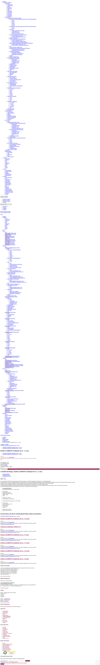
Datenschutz (5, 613)
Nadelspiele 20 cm (15, 62)
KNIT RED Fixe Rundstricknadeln (16, 26)
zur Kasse (4, 207)
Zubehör (11, 55)
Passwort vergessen (6, 650)
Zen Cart (6, 661)
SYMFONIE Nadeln (13, 123)
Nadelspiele (9, 96)
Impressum (7, 193)
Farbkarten (7, 186)
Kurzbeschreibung (6, 474)
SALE (6, 120)
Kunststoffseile (12, 136)
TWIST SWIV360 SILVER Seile (18, 30)
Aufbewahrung (10, 111)
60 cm (13, 21)
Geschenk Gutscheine (9, 192)
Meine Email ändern (6, 648)
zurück (6, 218)
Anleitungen (7, 150)
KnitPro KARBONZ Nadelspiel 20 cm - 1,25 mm (14, 518)
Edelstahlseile (12, 67)
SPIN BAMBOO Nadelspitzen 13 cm (19, 44)
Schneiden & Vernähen (11, 116)
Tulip (6, 161)
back (4, 230)
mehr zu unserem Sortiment (5, 576)
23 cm (13, 27)
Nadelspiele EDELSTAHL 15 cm (18, 49)
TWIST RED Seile (15, 31)
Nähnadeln (12, 73)
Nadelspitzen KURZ (16, 60)
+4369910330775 (7, 598)
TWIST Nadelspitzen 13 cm (17, 39)
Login (7, 196)
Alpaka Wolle (9, 5)
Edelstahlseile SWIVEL (14, 68)
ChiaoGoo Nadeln (10, 18)
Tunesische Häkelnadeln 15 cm (17, 128)
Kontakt (6, 194)
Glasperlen (9, 119)
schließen (4, 202)
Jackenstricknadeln (10, 108)
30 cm (13, 28)
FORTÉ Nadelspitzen (14, 37)
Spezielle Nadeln (10, 109)
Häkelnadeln (12, 51)
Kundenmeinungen (8, 190)
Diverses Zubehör (10, 118)
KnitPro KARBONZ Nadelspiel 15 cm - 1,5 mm (14, 535)
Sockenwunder (12, 77)
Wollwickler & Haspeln (11, 117)
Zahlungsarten (7, 184)
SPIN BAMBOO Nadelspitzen (15, 43)
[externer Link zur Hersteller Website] (4, 461)
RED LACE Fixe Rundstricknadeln (16, 19)
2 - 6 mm (11, 103)
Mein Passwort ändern (7, 649)
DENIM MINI (12, 63)
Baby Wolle (9, 12)
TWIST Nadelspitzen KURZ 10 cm (18, 41)
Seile (11, 29)
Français (8, 201)
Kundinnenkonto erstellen (7, 644)
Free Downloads (10, 156)
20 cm (11, 99)
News (6, 178)
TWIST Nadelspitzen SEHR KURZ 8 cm (19, 42)
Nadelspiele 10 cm (15, 126)
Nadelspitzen (14, 59)
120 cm (13, 24)
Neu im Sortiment (8, 171)
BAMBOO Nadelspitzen (14, 135)
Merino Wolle (9, 4)
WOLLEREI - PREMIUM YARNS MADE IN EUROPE (16, 662)
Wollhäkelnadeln (13, 83)
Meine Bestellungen (6, 645)
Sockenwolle (9, 11)
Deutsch (8, 199)
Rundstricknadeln (10, 87)
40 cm (13, 20)
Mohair (8, 6)
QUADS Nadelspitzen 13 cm (17, 35)
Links (4, 637)
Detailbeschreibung (6, 475)
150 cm (13, 25)
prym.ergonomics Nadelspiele (15, 144)
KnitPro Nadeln (10, 57)
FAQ (6, 185)
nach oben (2, 663)
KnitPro (6, 163)
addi (6, 168)
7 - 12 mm (11, 104)
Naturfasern (9, 8)
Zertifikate (7, 187)
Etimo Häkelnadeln (13, 72)
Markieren (9, 114)
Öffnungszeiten (8, 175)
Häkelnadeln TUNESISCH (17, 54)
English (8, 200)
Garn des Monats (8, 188)
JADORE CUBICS (13, 64)
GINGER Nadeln (13, 129)
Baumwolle (9, 7)
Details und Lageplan (4, 587)
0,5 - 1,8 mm (12, 102)
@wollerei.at (6, 600)
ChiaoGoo (7, 159)
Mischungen (9, 10)
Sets (10, 46)
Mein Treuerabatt (6, 647)
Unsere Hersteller (8, 183)
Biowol (6, 167)
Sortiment (4, 628)
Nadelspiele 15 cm (15, 61)
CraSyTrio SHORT (13, 78)
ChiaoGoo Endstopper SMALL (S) (10, 526)
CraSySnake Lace (13, 80)
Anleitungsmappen (10, 112)
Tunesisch (11, 106)
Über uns (4, 627)
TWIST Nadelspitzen (14, 38)
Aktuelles (4, 630)
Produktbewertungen (9, 191)
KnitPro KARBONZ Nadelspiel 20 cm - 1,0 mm (14, 559)
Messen (8, 113)
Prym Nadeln (9, 82)
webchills (16, 661)
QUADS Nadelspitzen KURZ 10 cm (19, 36)
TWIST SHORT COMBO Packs (16, 47)
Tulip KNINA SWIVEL (11, 137)
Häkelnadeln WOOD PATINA (17, 53)
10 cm (11, 97)
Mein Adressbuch (6, 646)
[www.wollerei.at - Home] (5, 212)
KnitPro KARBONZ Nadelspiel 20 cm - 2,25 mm (14, 551)
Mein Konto (5, 206)
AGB (4, 614)
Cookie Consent (6, 638)
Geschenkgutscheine (6, 617)
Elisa (8, 155)
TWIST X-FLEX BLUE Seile (17, 33)
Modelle (6, 151)
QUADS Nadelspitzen (14, 34)
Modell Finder (7, 182)
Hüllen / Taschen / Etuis (14, 56)
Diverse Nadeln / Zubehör (12, 149)
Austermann (9, 154)
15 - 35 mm (12, 105)
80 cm (13, 22)
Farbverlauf (9, 14)
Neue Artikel (5, 621)
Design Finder (5, 632)
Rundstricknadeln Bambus (14, 146)
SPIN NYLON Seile (16, 32)
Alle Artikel (5, 620)
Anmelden (5, 208)
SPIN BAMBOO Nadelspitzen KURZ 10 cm (20, 45)
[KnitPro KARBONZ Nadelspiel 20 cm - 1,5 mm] (9, 445)
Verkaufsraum (7, 181)
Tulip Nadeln (9, 71)
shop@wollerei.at (6, 601)
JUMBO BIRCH (13, 66)
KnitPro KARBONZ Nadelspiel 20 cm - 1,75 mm (14, 543)
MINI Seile (12, 69)
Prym (6, 166)
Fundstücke (7, 173)
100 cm (13, 23)
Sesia (8, 153)
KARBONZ (12, 58)
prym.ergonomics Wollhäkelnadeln (16, 85)
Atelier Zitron (9, 152)
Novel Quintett (12, 81)
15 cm (11, 98)
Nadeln (6, 17)
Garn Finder (7, 180)
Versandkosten (7, 179)
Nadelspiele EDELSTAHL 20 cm (18, 50)
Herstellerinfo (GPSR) (7, 476)
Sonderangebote (8, 170)
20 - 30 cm (12, 88)
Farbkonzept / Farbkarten (7, 633)
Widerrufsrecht (5, 615)
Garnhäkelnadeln (13, 84)
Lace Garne (9, 13)
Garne (6, 3)
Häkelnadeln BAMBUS (16, 52)
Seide (8, 9)
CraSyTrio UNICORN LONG (15, 79)
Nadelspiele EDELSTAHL (15, 48)
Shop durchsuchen (8, 177)
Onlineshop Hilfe (8, 174)
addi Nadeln (9, 76)
